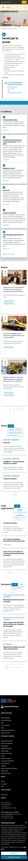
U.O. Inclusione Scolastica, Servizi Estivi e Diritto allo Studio (14, 540)
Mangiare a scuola (9, 168)
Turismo (3, 756)
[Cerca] (26, 7)
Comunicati (4, 784)
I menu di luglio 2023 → (9, 254)
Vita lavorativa (4, 746)
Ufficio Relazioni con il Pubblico (10, 812)
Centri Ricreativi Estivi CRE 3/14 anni (13, 236)
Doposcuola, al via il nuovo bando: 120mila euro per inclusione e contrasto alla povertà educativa (13, 289)
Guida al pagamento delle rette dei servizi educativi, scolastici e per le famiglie (13, 624)
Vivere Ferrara (6, 790)
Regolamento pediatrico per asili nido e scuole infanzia (14, 648)
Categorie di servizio (7, 736)
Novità (3, 777)
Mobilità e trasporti (6, 758)
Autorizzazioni (4, 771)
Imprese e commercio (6, 748)
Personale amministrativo (7, 730)
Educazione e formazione (7, 761)
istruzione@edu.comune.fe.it (14, 92)
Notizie (3, 781)
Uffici (2, 723)
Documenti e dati (5, 733)
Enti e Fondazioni (5, 725)
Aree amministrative (6, 720)
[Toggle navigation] (3, 7)
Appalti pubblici (5, 751)
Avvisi (2, 786)
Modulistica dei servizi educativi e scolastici (13, 600)
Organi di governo (5, 718)
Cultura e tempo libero (6, 743)
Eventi (6, 794)
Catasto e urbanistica (6, 753)
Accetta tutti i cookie (14, 857)
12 (13, 667)
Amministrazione (6, 713)
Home (3, 28)
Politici (2, 728)
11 (10, 667)
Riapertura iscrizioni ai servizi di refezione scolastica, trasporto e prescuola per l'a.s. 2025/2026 (13, 379)
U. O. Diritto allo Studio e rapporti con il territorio (15, 83)
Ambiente (3, 766)
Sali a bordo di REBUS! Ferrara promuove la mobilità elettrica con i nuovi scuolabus (13, 336)
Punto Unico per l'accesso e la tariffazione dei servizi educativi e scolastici (13, 553)
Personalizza (13, 853)
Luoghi (2, 794)
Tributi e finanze (5, 763)
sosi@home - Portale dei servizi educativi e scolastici (13, 462)
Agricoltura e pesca (6, 773)
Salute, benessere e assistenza (9, 768)
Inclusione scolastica (10, 523)
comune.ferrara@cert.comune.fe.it (11, 814)
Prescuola (6, 190)
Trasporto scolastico (9, 213)
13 (17, 667)
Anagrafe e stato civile (7, 741)
